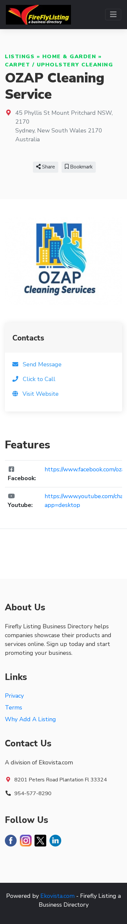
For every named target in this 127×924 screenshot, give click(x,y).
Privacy (14, 696)
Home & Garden (69, 56)
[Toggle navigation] (113, 14)
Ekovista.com (57, 896)
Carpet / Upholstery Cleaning (59, 64)
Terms (13, 707)
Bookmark (80, 166)
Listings (20, 56)
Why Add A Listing (30, 719)
